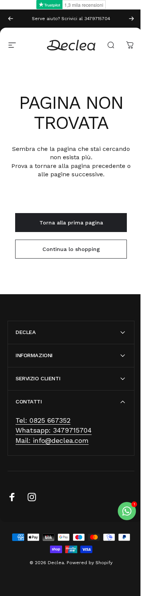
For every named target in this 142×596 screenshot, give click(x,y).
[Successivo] (131, 18)
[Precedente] (10, 18)
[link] (43, 420)
